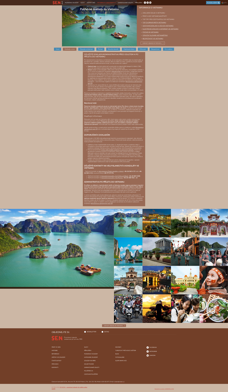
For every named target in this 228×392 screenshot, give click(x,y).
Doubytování (89, 364)
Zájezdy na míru (90, 360)
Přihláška (138, 2)
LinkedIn (152, 355)
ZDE (119, 385)
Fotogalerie (119, 357)
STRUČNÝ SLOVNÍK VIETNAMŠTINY (155, 35)
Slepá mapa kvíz (121, 360)
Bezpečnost (155, 49)
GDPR (53, 389)
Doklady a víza (70, 49)
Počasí (100, 49)
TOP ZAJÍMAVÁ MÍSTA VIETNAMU (154, 22)
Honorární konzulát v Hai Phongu (112, 177)
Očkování (143, 49)
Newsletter (91, 331)
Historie (55, 350)
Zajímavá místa (129, 49)
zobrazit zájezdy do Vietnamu (152, 43)
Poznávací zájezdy (71, 2)
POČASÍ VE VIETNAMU (151, 32)
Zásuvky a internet (86, 49)
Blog (117, 354)
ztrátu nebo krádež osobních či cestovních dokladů (117, 150)
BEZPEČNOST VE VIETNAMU (153, 38)
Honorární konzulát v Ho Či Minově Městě (114, 176)
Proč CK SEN (56, 347)
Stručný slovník (113, 49)
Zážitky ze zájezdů (58, 357)
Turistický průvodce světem (125, 350)
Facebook (153, 347)
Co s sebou (168, 49)
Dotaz (106, 331)
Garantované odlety (125, 2)
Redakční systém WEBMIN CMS (164, 389)
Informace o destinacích (106, 2)
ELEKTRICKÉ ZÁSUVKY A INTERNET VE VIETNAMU (160, 29)
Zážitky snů (91, 2)
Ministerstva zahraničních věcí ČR (102, 203)
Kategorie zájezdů (91, 357)
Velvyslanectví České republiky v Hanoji (111, 171)
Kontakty (55, 367)
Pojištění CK (88, 371)
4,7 (225, 2)
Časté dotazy (56, 360)
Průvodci (55, 364)
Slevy (83, 2)
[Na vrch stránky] (225, 390)
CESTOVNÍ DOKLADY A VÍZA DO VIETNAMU (158, 26)
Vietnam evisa (116, 71)
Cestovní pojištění (91, 374)
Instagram (153, 351)
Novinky (118, 347)
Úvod (57, 49)
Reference (55, 354)
